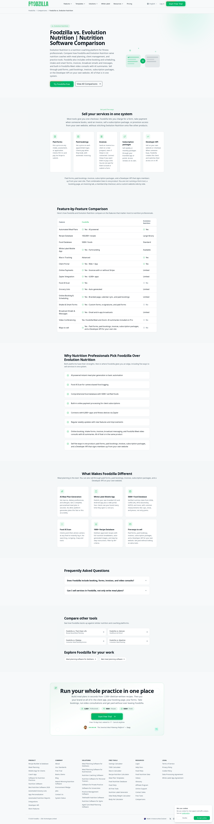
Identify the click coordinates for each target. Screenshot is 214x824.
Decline (184, 818)
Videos (138, 778)
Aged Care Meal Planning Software (91, 806)
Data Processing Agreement (172, 774)
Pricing (129, 4)
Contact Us (59, 794)
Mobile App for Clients (37, 771)
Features (67, 4)
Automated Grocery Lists (38, 791)
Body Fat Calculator (116, 799)
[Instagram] (174, 819)
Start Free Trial (176, 3)
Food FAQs (113, 785)
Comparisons (42, 10)
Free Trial (58, 771)
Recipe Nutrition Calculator (119, 774)
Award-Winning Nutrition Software (64, 782)
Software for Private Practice (92, 785)
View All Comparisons (87, 84)
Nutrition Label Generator (118, 792)
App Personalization (36, 794)
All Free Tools (113, 789)
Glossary (139, 781)
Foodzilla (32, 10)
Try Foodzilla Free (62, 84)
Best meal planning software (112, 659)
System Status (60, 798)
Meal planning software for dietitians (80, 659)
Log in (162, 4)
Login (138, 764)
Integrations (33, 801)
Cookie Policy (167, 771)
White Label (105, 4)
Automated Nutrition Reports (39, 798)
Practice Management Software (90, 793)
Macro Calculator (115, 771)
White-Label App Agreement (172, 778)
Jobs (56, 791)
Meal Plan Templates (116, 778)
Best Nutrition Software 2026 (39, 787)
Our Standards (60, 767)
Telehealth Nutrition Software (93, 797)
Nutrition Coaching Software (92, 775)
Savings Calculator (115, 764)
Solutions (92, 4)
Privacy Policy (167, 767)
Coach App (33, 774)
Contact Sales (140, 792)
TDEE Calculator (114, 767)
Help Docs (139, 767)
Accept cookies (202, 818)
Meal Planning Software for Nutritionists (92, 770)
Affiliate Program (142, 785)
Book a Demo (60, 774)
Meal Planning (34, 767)
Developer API (34, 805)
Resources (117, 4)
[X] (170, 819)
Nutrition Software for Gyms (92, 801)
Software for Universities (91, 788)
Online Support (141, 789)
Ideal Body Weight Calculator (119, 796)
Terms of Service (168, 764)
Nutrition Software (35, 784)
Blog (57, 778)
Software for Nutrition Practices (37, 779)
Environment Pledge (62, 787)
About (57, 764)
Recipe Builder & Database (38, 764)
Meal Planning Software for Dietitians (92, 765)
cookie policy (186, 813)
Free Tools (139, 796)
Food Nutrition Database (118, 781)
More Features (34, 809)
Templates (79, 4)
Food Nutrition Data (143, 774)
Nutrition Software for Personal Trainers (93, 780)
